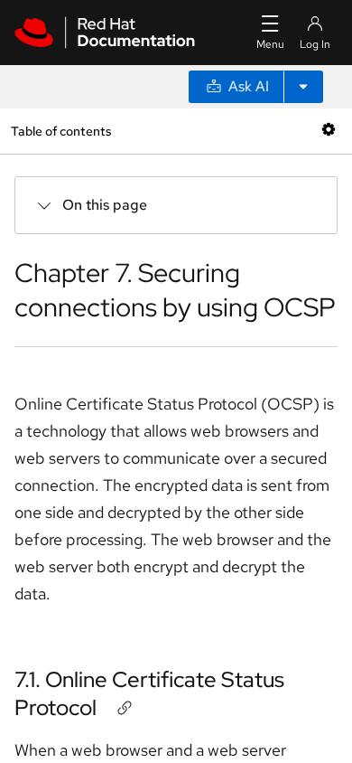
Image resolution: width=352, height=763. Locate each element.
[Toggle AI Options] (303, 87)
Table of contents (61, 130)
